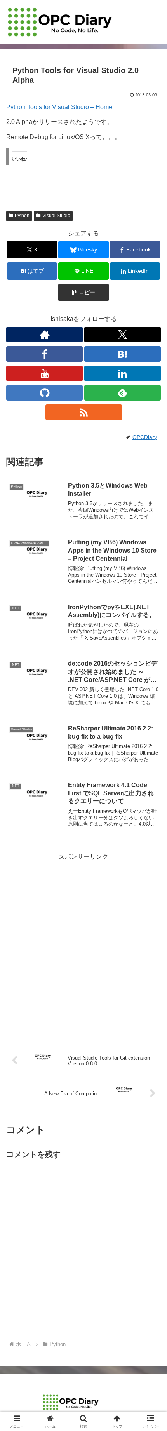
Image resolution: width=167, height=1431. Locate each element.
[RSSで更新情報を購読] (83, 412)
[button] (83, 292)
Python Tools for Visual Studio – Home (59, 107)
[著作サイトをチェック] (44, 334)
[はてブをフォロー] (122, 354)
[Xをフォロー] (122, 334)
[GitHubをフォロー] (44, 393)
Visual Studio (56, 215)
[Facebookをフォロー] (44, 354)
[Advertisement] (83, 946)
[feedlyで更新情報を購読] (122, 393)
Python (22, 215)
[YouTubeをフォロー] (44, 373)
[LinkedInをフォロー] (122, 373)
